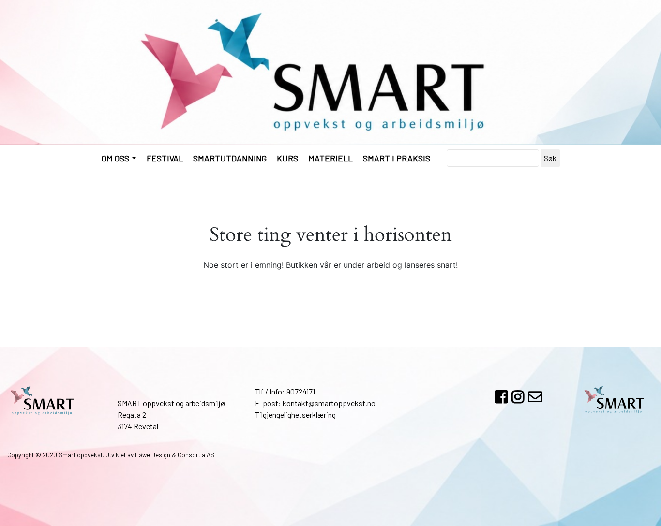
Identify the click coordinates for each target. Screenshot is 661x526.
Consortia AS (196, 455)
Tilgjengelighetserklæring (295, 414)
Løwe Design (152, 455)
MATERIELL (330, 158)
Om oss (115, 158)
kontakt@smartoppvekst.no (329, 403)
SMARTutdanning (230, 158)
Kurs (287, 158)
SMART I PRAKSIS (396, 158)
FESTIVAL (165, 158)
